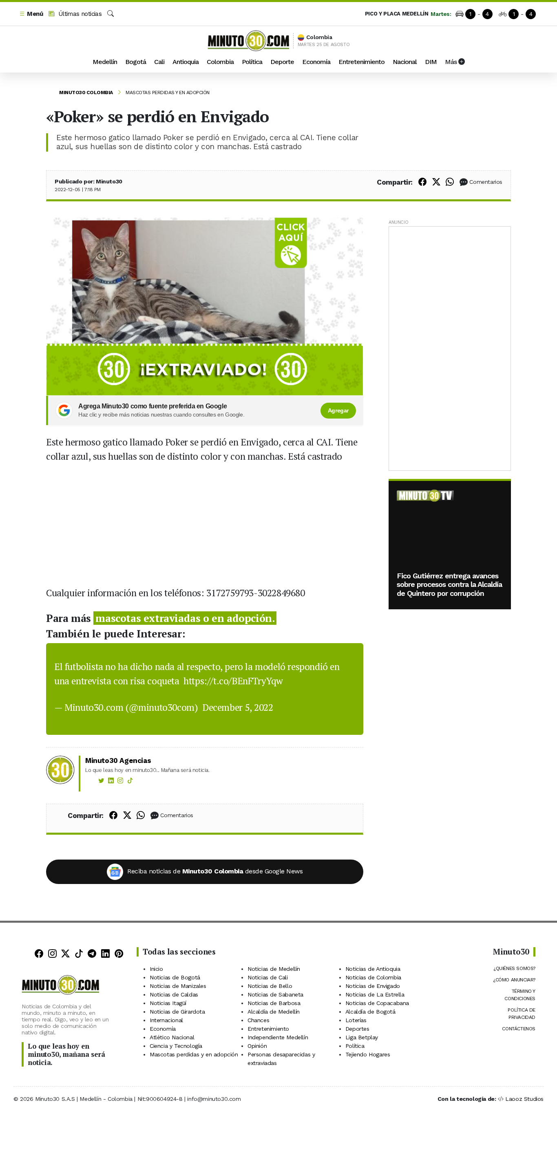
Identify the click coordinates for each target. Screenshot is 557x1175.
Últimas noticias (79, 14)
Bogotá (135, 62)
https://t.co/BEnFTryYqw (233, 681)
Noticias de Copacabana (377, 1003)
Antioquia (185, 62)
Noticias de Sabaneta (275, 994)
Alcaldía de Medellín (274, 1011)
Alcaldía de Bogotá (370, 1011)
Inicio (156, 969)
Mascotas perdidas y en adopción (168, 92)
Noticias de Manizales (178, 986)
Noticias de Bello (270, 986)
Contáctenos (518, 1029)
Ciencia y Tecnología (176, 1046)
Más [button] (451, 62)
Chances (258, 1020)
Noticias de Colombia (373, 977)
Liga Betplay (361, 1037)
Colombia (220, 62)
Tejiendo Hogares (367, 1054)
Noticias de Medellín (274, 969)
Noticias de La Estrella (374, 994)
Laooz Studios (524, 1099)
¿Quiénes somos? (514, 968)
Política (252, 62)
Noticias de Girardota (177, 1011)
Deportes (357, 1028)
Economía (316, 62)
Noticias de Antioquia (372, 969)
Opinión (257, 1046)
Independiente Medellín (278, 1037)
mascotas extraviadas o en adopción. (184, 618)
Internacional (166, 1020)
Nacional (405, 62)
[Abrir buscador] (110, 14)
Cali (159, 62)
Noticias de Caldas (174, 994)
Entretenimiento (361, 62)
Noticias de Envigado (372, 986)
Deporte (282, 62)
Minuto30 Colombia (86, 92)
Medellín (105, 62)
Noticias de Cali (268, 977)
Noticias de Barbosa (274, 1003)
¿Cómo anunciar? (514, 980)
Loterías (356, 1020)
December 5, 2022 (237, 707)
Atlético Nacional (172, 1037)
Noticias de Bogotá (175, 977)
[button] (31, 14)
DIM (431, 62)
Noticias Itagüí (168, 1003)
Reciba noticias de (215, 871)
